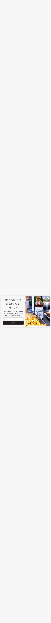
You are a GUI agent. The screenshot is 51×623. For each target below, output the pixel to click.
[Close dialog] (48, 298)
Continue (13, 323)
